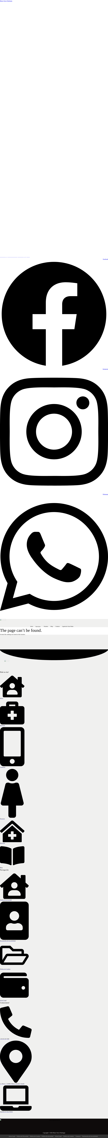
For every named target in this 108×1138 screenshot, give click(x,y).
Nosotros (46, 626)
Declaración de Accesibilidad (90, 1136)
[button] (38, 626)
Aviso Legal (12, 1136)
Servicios (38, 626)
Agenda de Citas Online (67, 626)
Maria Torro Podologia (6, 1)
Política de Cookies (35, 1136)
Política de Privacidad (22, 1136)
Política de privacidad (47, 1136)
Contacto (57, 626)
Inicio (31, 626)
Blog (52, 626)
